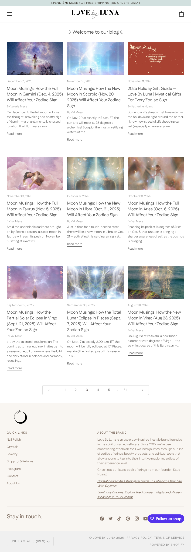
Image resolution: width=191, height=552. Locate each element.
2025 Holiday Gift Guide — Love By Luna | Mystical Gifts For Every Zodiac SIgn (154, 94)
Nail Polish (14, 439)
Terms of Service (169, 538)
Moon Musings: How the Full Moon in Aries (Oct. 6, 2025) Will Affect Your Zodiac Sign (153, 209)
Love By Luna (104, 538)
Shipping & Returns (20, 461)
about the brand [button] (112, 433)
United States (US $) (28, 541)
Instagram (14, 469)
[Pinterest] (128, 519)
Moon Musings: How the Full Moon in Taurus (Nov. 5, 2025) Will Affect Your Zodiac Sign (34, 209)
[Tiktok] (119, 519)
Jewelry (12, 454)
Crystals (12, 447)
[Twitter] (111, 519)
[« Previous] (48, 390)
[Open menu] (14, 14)
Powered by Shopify (167, 545)
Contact (12, 476)
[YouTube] (145, 519)
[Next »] (142, 390)
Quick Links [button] (17, 433)
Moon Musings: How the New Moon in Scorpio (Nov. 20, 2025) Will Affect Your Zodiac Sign (94, 97)
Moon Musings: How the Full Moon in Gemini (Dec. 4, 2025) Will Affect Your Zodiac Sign (35, 94)
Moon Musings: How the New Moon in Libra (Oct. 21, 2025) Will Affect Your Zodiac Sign (93, 209)
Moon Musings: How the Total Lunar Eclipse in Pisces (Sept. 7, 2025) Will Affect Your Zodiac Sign (94, 321)
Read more (14, 133)
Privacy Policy (139, 538)
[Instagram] (137, 519)
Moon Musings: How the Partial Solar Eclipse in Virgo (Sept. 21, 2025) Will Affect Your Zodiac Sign (32, 321)
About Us (13, 483)
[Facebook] (102, 519)
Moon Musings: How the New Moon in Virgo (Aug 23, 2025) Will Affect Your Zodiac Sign (154, 318)
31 (125, 390)
